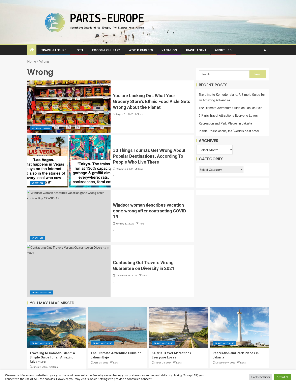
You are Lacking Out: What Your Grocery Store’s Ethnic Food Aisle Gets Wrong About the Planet (151, 101)
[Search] (265, 50)
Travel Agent (195, 50)
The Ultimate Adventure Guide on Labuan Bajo (230, 108)
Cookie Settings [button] (260, 377)
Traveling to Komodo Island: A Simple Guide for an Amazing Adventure (52, 357)
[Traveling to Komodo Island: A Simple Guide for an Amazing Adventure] (56, 327)
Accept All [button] (283, 377)
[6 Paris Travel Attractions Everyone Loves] (178, 327)
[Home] (32, 50)
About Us (222, 50)
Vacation (169, 50)
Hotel (79, 50)
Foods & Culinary (106, 50)
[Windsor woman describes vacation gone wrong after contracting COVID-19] (69, 216)
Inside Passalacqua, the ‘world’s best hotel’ (229, 131)
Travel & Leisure (53, 50)
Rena (141, 114)
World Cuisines (141, 50)
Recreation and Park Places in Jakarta (225, 123)
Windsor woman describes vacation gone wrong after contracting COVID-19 (150, 211)
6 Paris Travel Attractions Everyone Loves (228, 116)
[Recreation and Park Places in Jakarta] (239, 327)
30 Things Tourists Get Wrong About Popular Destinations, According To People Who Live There (149, 156)
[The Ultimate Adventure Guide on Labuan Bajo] (117, 327)
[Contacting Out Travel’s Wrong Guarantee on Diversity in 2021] (69, 271)
